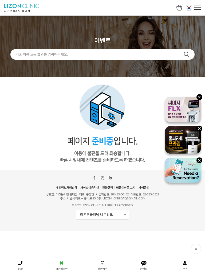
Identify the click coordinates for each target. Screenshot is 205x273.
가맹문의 (144, 187)
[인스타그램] (102, 178)
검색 (187, 54)
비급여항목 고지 (125, 187)
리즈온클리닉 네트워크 (96, 214)
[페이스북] (94, 178)
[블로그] (110, 179)
